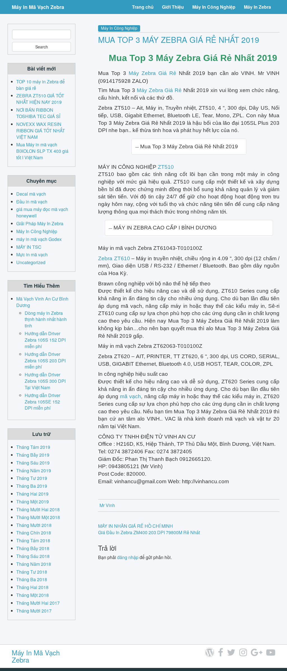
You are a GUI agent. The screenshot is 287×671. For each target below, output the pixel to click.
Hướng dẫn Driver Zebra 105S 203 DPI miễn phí (45, 360)
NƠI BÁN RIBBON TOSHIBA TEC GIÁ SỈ (38, 113)
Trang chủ (143, 7)
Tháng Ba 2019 (31, 486)
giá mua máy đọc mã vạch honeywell (42, 212)
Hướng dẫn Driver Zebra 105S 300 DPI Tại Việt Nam (45, 381)
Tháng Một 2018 (32, 595)
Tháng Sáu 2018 (33, 556)
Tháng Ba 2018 (31, 579)
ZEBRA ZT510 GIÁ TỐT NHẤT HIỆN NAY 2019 (40, 98)
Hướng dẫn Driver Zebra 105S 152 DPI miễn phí (45, 339)
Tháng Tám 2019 (33, 447)
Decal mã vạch (31, 194)
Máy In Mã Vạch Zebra (38, 7)
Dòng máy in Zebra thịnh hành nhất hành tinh (46, 319)
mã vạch (130, 396)
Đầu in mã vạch (31, 201)
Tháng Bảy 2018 (32, 548)
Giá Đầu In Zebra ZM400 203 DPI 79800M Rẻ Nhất (149, 532)
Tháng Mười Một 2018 (38, 517)
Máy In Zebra (257, 7)
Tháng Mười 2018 (34, 525)
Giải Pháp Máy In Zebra (39, 223)
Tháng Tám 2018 (33, 540)
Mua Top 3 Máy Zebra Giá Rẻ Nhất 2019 (178, 39)
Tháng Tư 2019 (31, 478)
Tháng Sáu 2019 (33, 462)
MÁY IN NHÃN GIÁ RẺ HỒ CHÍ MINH (135, 526)
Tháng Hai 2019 (32, 494)
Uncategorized (30, 262)
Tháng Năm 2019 (33, 470)
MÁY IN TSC (28, 247)
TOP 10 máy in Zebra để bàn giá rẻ (40, 84)
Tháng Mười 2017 (34, 610)
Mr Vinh (107, 505)
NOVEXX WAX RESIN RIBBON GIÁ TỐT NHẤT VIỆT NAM (40, 130)
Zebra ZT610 (114, 258)
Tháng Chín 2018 (33, 532)
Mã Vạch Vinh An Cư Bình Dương (42, 301)
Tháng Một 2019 (32, 501)
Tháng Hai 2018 (32, 587)
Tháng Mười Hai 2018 (38, 509)
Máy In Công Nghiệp (213, 7)
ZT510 (166, 167)
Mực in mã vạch (32, 254)
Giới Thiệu (173, 7)
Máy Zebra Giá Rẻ (152, 73)
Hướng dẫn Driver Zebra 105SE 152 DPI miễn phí (42, 401)
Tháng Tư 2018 (31, 572)
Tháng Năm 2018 (33, 564)
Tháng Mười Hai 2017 (38, 603)
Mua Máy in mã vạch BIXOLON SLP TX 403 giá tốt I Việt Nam (42, 151)
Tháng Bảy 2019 (32, 455)
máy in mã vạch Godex (39, 239)
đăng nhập (127, 557)
